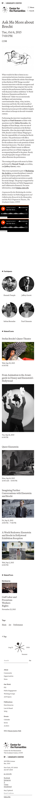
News (5, 679)
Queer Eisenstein (10, 446)
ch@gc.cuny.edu (22, 188)
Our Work (7, 684)
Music (4, 625)
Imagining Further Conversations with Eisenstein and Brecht (17, 493)
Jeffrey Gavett (26, 295)
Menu (32, 7)
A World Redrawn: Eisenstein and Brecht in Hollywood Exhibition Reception (16, 535)
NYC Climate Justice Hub (12, 731)
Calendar (7, 720)
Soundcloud (8, 787)
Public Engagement (10, 691)
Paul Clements (26, 321)
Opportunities (8, 676)
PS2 (5, 687)
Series (6, 723)
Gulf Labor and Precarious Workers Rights (9, 601)
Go (30, 660)
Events (6, 716)
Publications (8, 702)
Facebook (7, 778)
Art (10, 625)
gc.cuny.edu (8, 774)
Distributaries (6, 581)
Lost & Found (8, 708)
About (6, 670)
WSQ (5, 711)
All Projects (8, 697)
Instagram (7, 780)
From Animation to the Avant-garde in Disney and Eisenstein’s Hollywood (17, 377)
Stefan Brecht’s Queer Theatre (16, 338)
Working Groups (9, 694)
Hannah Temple (9, 295)
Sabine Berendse (9, 321)
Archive (6, 726)
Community (8, 673)
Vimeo (6, 784)
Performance (18, 625)
